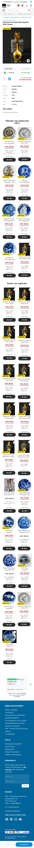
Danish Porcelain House (9, 5)
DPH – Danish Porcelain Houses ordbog (16, 730)
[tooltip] (9, 143)
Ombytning (9, 712)
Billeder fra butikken (12, 752)
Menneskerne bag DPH (13, 744)
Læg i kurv (25, 844)
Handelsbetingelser (12, 718)
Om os (7, 740)
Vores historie (10, 746)
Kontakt (8, 792)
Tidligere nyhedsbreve (13, 754)
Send (25, 785)
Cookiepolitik (10, 734)
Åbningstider (10, 749)
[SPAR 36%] (17, 63)
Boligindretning (15, 17)
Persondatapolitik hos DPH (15, 723)
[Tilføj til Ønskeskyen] (9, 79)
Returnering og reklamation (15, 715)
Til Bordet (24, 17)
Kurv (31, 6)
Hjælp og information (14, 706)
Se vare (9, 159)
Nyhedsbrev (10, 760)
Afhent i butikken (11, 710)
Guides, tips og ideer (12, 726)
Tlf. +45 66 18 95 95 (12, 807)
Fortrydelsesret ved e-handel (15, 720)
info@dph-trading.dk (12, 811)
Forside (6, 17)
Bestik (30, 17)
